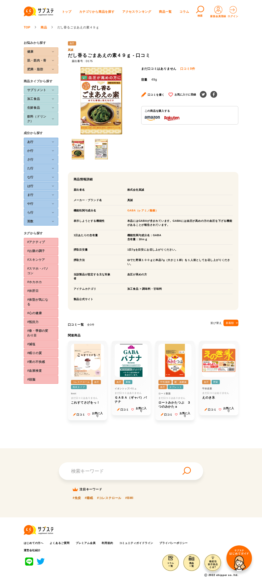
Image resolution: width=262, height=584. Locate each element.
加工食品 (133, 288)
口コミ (81, 414)
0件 (187, 68)
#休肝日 (33, 290)
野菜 (215, 382)
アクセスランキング (136, 11)
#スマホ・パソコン (38, 271)
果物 (128, 382)
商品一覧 (165, 11)
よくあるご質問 (60, 542)
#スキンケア (36, 259)
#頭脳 (31, 379)
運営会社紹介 (32, 550)
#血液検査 (34, 370)
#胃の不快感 (36, 361)
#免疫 (77, 498)
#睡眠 (89, 498)
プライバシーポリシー (173, 542)
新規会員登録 (218, 16)
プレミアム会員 (86, 542)
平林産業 (207, 388)
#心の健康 (34, 313)
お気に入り (97, 414)
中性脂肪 (165, 382)
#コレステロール (109, 498)
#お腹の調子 (36, 250)
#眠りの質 (34, 353)
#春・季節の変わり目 (38, 333)
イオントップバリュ (126, 388)
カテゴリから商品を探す (97, 11)
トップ (67, 11)
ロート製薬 (164, 393)
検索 (200, 15)
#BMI (129, 498)
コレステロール (81, 382)
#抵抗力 (33, 321)
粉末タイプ (79, 387)
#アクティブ (36, 242)
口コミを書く (156, 94)
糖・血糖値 (180, 382)
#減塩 (31, 344)
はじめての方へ (34, 542)
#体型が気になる (38, 302)
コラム (184, 11)
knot (73, 393)
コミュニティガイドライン (136, 542)
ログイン (233, 16)
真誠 (71, 49)
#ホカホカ (34, 282)
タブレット (175, 387)
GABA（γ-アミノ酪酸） (142, 210)
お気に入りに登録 (185, 94)
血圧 (72, 43)
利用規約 (107, 542)
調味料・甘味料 (152, 288)
